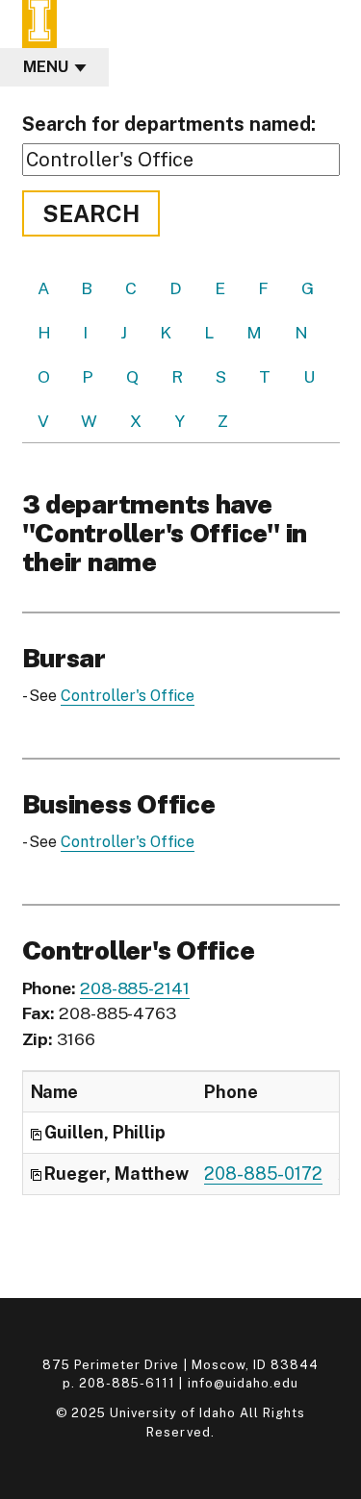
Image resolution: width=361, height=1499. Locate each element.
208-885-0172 (263, 1173)
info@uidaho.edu (243, 1383)
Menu (45, 67)
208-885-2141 (135, 988)
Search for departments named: (169, 124)
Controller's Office (127, 696)
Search (91, 213)
